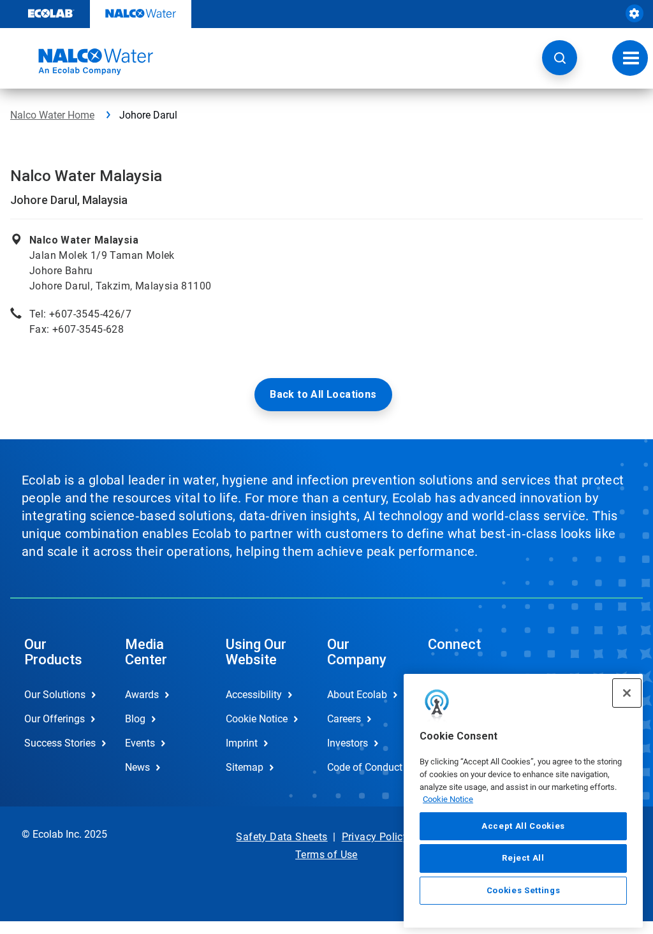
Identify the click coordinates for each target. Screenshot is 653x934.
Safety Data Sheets (281, 837)
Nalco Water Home (52, 115)
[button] (559, 57)
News (137, 767)
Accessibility (254, 695)
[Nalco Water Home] (81, 62)
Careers (344, 719)
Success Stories (60, 743)
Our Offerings (54, 719)
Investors (347, 743)
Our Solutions (54, 695)
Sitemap (244, 767)
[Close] (627, 693)
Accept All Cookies (523, 826)
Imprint (242, 743)
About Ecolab (357, 695)
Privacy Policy (375, 837)
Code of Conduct (364, 767)
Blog (135, 719)
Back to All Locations (323, 394)
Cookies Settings (524, 890)
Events (140, 743)
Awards (142, 695)
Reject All (523, 858)
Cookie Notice (448, 799)
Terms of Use (326, 855)
